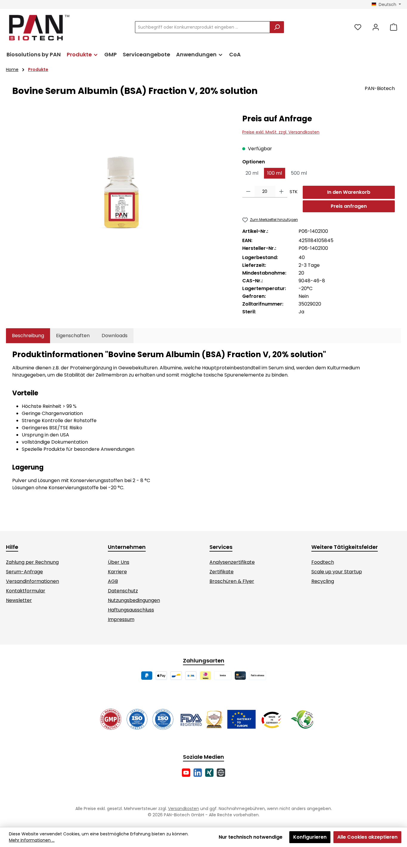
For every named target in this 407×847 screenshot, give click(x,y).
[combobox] (202, 27)
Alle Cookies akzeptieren (367, 837)
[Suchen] (277, 27)
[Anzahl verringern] (248, 192)
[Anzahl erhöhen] (281, 192)
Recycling (322, 581)
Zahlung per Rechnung (32, 562)
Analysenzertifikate (232, 562)
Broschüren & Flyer (231, 581)
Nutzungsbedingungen (134, 600)
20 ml (252, 173)
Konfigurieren (310, 837)
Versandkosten (183, 809)
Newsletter (19, 600)
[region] (121, 178)
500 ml (299, 173)
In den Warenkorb (348, 192)
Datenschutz (123, 590)
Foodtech (322, 562)
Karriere (117, 571)
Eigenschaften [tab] (73, 335)
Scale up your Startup (336, 571)
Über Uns (118, 562)
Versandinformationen (32, 581)
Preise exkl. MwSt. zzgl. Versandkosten (280, 132)
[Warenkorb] (393, 27)
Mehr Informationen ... (32, 840)
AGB (113, 581)
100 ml (274, 173)
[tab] (28, 335)
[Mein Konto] (375, 27)
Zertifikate (221, 571)
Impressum (121, 619)
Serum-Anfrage (24, 571)
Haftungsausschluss (131, 609)
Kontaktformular (25, 590)
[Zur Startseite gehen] (39, 27)
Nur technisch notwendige (250, 837)
